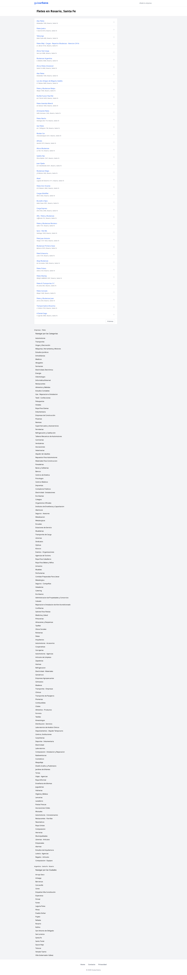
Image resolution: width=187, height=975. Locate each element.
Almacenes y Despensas (44, 622)
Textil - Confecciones (42, 398)
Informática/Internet (43, 380)
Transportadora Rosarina (46, 306)
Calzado (38, 601)
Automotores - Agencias (44, 654)
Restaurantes (40, 384)
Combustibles (40, 703)
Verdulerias (39, 443)
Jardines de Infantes (42, 769)
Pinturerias (39, 619)
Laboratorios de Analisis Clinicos (47, 727)
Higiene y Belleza (41, 794)
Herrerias (38, 832)
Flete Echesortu (42, 253)
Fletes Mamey (42, 276)
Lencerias (38, 797)
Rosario (51, 866)
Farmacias (39, 366)
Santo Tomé (39, 941)
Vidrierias (38, 790)
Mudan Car (41, 133)
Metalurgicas (40, 520)
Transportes (39, 342)
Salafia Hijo (41, 156)
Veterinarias (39, 450)
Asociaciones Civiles (42, 808)
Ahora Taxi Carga (43, 51)
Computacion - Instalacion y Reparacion (50, 752)
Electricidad (39, 745)
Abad (38, 178)
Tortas (37, 773)
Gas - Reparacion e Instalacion (46, 394)
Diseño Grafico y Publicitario (45, 766)
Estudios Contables (42, 391)
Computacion (40, 829)
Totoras (38, 948)
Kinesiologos (40, 720)
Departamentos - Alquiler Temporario (49, 731)
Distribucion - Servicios (43, 724)
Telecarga (40, 36)
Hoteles (38, 405)
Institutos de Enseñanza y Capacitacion (49, 506)
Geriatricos (39, 675)
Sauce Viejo (39, 945)
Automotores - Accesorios (45, 643)
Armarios (38, 566)
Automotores (40, 338)
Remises (38, 422)
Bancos (38, 471)
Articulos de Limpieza (43, 657)
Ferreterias (39, 429)
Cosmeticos (39, 759)
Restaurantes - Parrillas (44, 818)
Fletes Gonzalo (42, 291)
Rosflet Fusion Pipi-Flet (45, 96)
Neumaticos (39, 822)
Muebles (38, 570)
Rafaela (38, 920)
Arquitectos (39, 640)
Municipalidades (41, 836)
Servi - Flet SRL (42, 231)
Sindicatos (39, 541)
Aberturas (39, 510)
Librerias (38, 538)
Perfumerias (40, 573)
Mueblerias (39, 531)
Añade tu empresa (145, 3)
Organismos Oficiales (43, 503)
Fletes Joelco (41, 28)
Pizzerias (38, 419)
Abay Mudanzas (42, 261)
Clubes (37, 706)
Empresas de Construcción (45, 415)
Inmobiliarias (40, 356)
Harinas (38, 664)
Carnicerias (39, 440)
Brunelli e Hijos (42, 201)
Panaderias (39, 464)
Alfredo (39, 141)
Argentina (37, 866)
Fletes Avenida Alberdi (45, 103)
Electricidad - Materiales (44, 671)
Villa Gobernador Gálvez (44, 955)
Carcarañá (39, 885)
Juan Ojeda (41, 163)
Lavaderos (39, 801)
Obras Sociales (40, 629)
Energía (38, 373)
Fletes (44, 330)
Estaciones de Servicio (43, 527)
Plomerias (39, 699)
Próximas (110, 321)
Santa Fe (45, 866)
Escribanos (39, 594)
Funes (37, 903)
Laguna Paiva (40, 906)
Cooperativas (40, 647)
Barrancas (39, 882)
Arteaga (38, 878)
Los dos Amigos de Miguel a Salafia (49, 81)
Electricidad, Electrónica (44, 370)
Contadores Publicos (43, 489)
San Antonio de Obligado (44, 931)
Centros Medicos (41, 482)
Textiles (38, 717)
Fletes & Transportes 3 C (45, 283)
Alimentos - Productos (43, 710)
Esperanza (39, 896)
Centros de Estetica (42, 475)
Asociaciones (40, 447)
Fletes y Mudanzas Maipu (46, 88)
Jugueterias (39, 787)
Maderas (38, 685)
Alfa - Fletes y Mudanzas (45, 216)
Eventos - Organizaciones (44, 552)
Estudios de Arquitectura (44, 850)
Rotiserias (39, 633)
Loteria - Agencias (42, 853)
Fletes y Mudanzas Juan (45, 298)
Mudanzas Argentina (44, 58)
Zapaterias (39, 661)
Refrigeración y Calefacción (45, 433)
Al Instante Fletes (43, 111)
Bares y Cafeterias (42, 468)
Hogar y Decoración (42, 345)
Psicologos (39, 478)
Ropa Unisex (40, 825)
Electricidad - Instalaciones (45, 492)
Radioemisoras (40, 755)
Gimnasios (39, 682)
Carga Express (42, 208)
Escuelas (38, 524)
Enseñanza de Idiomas (43, 783)
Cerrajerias (39, 650)
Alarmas (38, 846)
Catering (38, 591)
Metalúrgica (39, 580)
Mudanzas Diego (43, 171)
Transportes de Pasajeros (44, 696)
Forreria (38, 713)
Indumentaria (40, 412)
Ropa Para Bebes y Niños (44, 563)
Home (82, 964)
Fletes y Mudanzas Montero (47, 223)
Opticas (38, 545)
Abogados (39, 363)
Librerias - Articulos (42, 839)
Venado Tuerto (40, 952)
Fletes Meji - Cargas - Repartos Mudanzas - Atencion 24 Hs (58, 43)
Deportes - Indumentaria (44, 741)
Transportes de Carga (43, 534)
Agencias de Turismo (43, 555)
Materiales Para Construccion (46, 461)
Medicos (38, 359)
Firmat (37, 899)
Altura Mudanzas (43, 148)
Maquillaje (39, 762)
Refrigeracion (40, 668)
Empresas (37, 330)
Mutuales (38, 811)
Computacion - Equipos (44, 861)
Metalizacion (40, 517)
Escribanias (39, 496)
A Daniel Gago (42, 313)
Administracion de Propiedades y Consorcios (51, 598)
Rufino (37, 927)
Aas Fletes (40, 126)
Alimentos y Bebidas (42, 387)
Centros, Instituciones (43, 734)
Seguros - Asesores (42, 513)
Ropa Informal (40, 780)
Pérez (37, 910)
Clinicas (38, 692)
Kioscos (38, 548)
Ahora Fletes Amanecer (45, 66)
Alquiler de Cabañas (42, 454)
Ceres (37, 889)
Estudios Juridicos (42, 352)
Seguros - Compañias (43, 584)
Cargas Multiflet (42, 193)
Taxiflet (38, 626)
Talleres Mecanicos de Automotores (48, 436)
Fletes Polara (41, 268)
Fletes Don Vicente (43, 186)
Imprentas (39, 485)
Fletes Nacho (41, 118)
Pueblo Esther (40, 913)
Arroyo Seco (39, 875)
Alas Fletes (40, 21)
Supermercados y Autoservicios (47, 426)
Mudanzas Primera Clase (46, 246)
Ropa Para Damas (42, 408)
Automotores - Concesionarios (46, 815)
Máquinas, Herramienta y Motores (48, 349)
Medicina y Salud (41, 615)
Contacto (91, 964)
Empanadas (39, 843)
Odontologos (40, 377)
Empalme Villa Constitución (45, 892)
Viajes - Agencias (41, 776)
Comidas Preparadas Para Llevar (47, 577)
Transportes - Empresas (44, 689)
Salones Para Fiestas (42, 612)
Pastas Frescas (40, 804)
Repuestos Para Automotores (46, 457)
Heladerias (39, 587)
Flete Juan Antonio (43, 238)
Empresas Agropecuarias (44, 678)
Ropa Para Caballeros (43, 559)
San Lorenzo (40, 934)
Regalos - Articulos (42, 857)
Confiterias (39, 608)
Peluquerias (39, 401)
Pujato (37, 917)
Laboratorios (40, 748)
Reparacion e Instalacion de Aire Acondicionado (53, 605)
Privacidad (102, 964)
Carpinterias (40, 738)
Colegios (38, 499)
